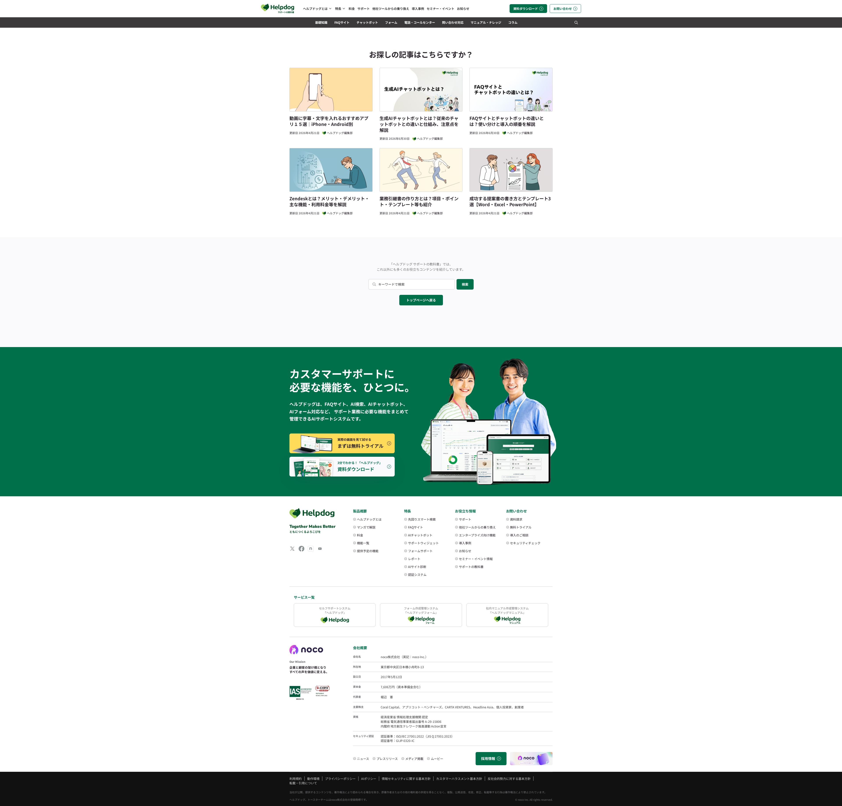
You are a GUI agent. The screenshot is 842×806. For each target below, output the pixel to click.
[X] (292, 549)
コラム (512, 22)
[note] (311, 549)
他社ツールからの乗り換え (390, 8)
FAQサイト (342, 22)
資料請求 (516, 519)
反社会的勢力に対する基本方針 (509, 778)
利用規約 (295, 778)
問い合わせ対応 (453, 22)
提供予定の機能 (367, 551)
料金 (352, 8)
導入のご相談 (519, 535)
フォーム (391, 22)
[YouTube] (320, 549)
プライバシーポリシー (340, 778)
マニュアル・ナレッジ (486, 22)
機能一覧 (363, 543)
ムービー (437, 758)
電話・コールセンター (419, 22)
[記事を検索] (576, 22)
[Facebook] (301, 549)
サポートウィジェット (423, 543)
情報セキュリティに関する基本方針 (406, 778)
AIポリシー (368, 778)
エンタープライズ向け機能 (477, 535)
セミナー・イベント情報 (476, 559)
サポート (363, 8)
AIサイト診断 (417, 566)
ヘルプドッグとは (315, 8)
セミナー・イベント (440, 8)
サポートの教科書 (471, 566)
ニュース (363, 758)
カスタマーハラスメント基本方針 (459, 778)
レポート (414, 559)
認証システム (417, 574)
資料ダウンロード (525, 8)
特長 (338, 8)
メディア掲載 (414, 758)
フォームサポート (420, 551)
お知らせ (463, 8)
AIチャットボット (420, 535)
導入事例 (418, 8)
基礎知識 (321, 22)
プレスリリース (387, 758)
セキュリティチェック (525, 543)
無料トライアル (521, 527)
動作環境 (313, 778)
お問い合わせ (562, 8)
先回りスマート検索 (422, 519)
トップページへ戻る (421, 300)
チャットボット (367, 22)
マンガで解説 (366, 527)
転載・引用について (303, 783)
